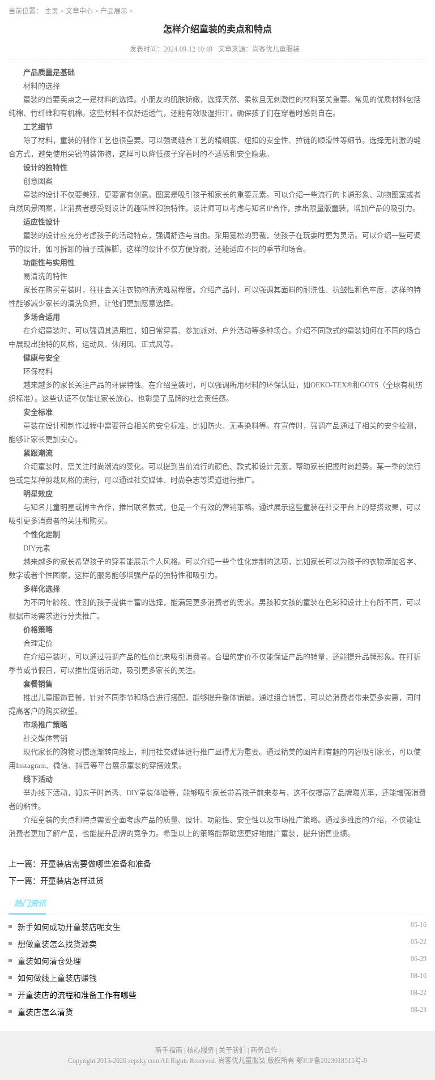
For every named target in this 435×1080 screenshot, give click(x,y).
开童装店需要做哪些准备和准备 (95, 864)
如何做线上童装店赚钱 (57, 978)
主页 (51, 11)
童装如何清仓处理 (49, 961)
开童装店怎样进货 (72, 881)
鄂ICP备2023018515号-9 (331, 1061)
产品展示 (113, 11)
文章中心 (79, 11)
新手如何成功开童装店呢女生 (69, 927)
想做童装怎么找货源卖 (57, 944)
